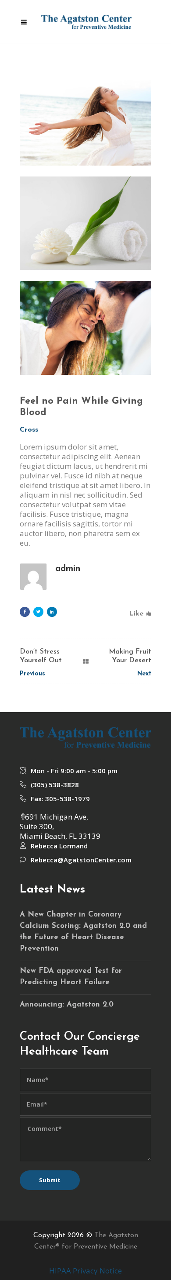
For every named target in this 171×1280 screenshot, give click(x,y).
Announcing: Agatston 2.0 (67, 1004)
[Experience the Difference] (85, 223)
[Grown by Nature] (85, 328)
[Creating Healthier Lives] (85, 119)
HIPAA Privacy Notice (85, 1271)
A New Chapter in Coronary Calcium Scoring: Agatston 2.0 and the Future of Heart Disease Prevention (83, 931)
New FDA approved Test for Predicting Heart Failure (71, 976)
